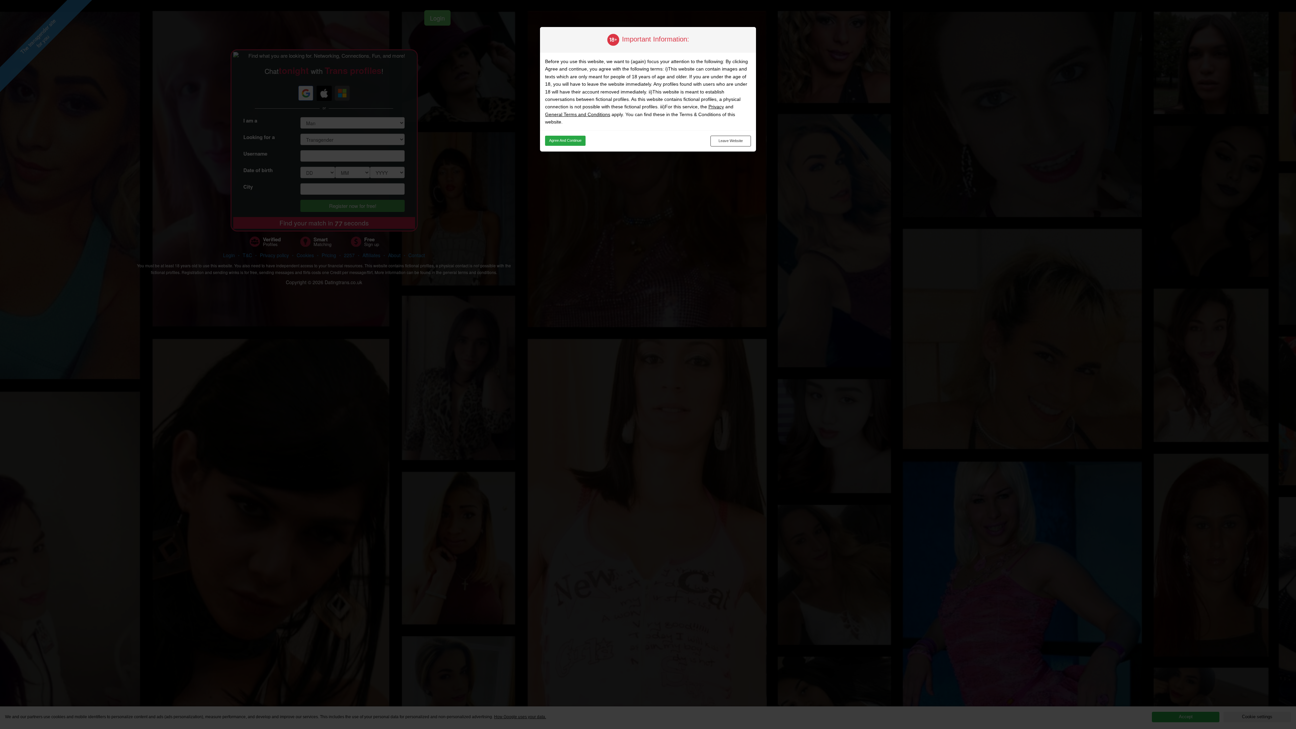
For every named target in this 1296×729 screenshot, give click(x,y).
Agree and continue (565, 140)
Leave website (731, 141)
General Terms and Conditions (577, 114)
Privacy (716, 106)
